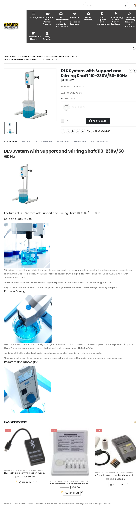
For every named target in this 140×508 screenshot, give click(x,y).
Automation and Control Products (48, 20)
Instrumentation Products (14, 470)
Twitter (68, 131)
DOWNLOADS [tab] (63, 141)
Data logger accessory (34, 470)
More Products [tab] (99, 141)
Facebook (63, 131)
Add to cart (99, 120)
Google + (78, 131)
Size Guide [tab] (26, 141)
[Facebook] (134, 47)
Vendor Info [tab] (80, 141)
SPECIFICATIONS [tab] (44, 141)
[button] (132, 422)
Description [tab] (10, 141)
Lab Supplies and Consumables (103, 20)
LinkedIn (73, 131)
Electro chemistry (88, 18)
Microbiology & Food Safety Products (116, 20)
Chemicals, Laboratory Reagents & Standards (130, 22)
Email (83, 131)
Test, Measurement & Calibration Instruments (62, 22)
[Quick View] (16, 481)
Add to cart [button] (28, 482)
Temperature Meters (34, 37)
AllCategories (34, 17)
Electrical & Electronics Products (75, 20)
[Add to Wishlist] (62, 121)
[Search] (125, 5)
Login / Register (47, 37)
